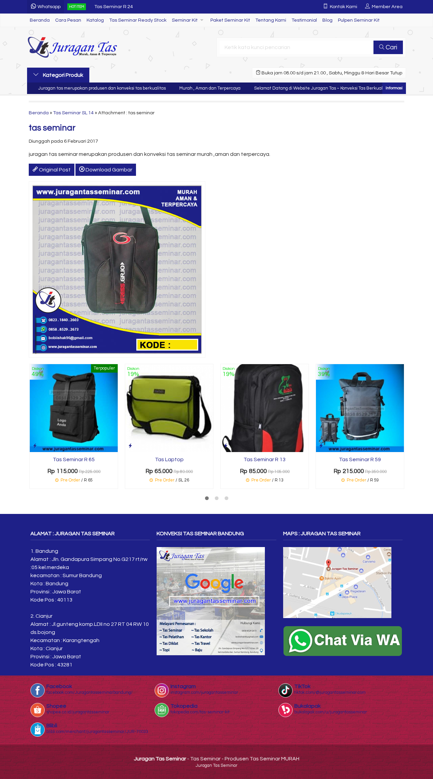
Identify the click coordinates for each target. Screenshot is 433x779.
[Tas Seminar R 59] (360, 407)
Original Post (54, 169)
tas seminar (52, 127)
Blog (327, 20)
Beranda (40, 20)
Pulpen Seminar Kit (359, 20)
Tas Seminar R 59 (360, 459)
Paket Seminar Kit (230, 20)
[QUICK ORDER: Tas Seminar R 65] (34, 446)
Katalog (95, 20)
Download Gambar (108, 169)
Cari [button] (390, 47)
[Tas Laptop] (169, 407)
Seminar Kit (185, 20)
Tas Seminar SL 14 (73, 112)
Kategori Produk (62, 75)
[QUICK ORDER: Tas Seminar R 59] (321, 446)
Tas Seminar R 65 (74, 459)
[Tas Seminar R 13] (265, 407)
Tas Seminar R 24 (113, 6)
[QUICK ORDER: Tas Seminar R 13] (225, 446)
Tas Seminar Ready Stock (137, 20)
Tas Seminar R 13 (265, 459)
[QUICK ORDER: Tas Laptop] (130, 446)
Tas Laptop (169, 459)
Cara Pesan (68, 20)
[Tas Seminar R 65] (74, 407)
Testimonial (304, 20)
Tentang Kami (270, 20)
